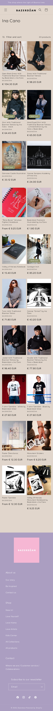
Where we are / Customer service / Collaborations (22, 667)
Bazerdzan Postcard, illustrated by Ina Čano (37, 221)
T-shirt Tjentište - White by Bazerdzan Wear (14, 408)
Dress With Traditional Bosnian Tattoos (36, 75)
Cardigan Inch (33, 267)
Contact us (11, 592)
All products (11, 648)
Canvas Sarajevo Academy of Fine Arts (38, 174)
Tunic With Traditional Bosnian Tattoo (11, 312)
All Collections (13, 642)
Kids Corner (11, 635)
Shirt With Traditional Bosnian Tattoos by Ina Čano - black (12, 124)
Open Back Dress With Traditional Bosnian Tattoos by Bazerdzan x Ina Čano (14, 76)
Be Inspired (11, 586)
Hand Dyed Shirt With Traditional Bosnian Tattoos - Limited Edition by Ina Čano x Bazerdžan (39, 125)
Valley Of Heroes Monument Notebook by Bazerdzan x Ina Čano (37, 500)
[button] (6, 10)
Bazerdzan (22, 708)
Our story (10, 580)
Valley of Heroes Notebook (13, 267)
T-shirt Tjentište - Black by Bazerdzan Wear (38, 408)
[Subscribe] (41, 687)
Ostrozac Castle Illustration (14, 173)
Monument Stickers (35, 453)
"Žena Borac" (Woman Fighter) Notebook (11, 221)
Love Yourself (12, 616)
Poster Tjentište (9, 498)
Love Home (11, 623)
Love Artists (11, 629)
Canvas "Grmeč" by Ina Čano (37, 312)
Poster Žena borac (10, 453)
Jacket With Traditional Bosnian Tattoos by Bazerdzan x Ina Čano (12, 360)
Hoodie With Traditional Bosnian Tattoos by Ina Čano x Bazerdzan (37, 360)
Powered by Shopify (34, 708)
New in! (9, 610)
